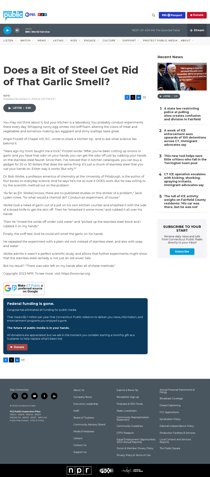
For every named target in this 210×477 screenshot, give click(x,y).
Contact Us (80, 445)
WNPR (25, 417)
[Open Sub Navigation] (15, 40)
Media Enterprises (84, 431)
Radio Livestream (127, 411)
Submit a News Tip (127, 390)
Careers (78, 438)
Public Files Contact (19, 420)
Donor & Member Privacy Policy (135, 448)
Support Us (80, 452)
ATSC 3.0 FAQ (37, 420)
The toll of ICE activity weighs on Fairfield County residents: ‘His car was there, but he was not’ (185, 202)
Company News (83, 397)
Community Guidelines (130, 426)
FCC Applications (169, 412)
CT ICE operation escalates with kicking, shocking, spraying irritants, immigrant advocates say (185, 180)
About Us (79, 390)
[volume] (17, 30)
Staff (76, 411)
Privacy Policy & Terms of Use (134, 455)
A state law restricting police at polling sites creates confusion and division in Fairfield (182, 114)
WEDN (21, 414)
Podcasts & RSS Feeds (130, 404)
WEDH (13, 414)
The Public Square (170, 448)
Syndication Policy (170, 419)
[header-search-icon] (153, 15)
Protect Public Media (160, 40)
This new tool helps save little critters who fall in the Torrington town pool (185, 159)
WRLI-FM (42, 417)
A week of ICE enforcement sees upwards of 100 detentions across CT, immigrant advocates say (185, 138)
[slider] (22, 30)
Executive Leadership (86, 404)
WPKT (33, 417)
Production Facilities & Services (177, 433)
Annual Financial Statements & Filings (177, 391)
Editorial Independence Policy (177, 426)
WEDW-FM (15, 417)
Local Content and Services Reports (175, 441)
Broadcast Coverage (171, 398)
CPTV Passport (125, 433)
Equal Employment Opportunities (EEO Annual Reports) (136, 441)
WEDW (29, 414)
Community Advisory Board (89, 424)
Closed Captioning (170, 405)
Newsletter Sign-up (128, 397)
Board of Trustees (84, 418)
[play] (7, 30)
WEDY (38, 414)
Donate (198, 15)
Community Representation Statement (133, 418)
